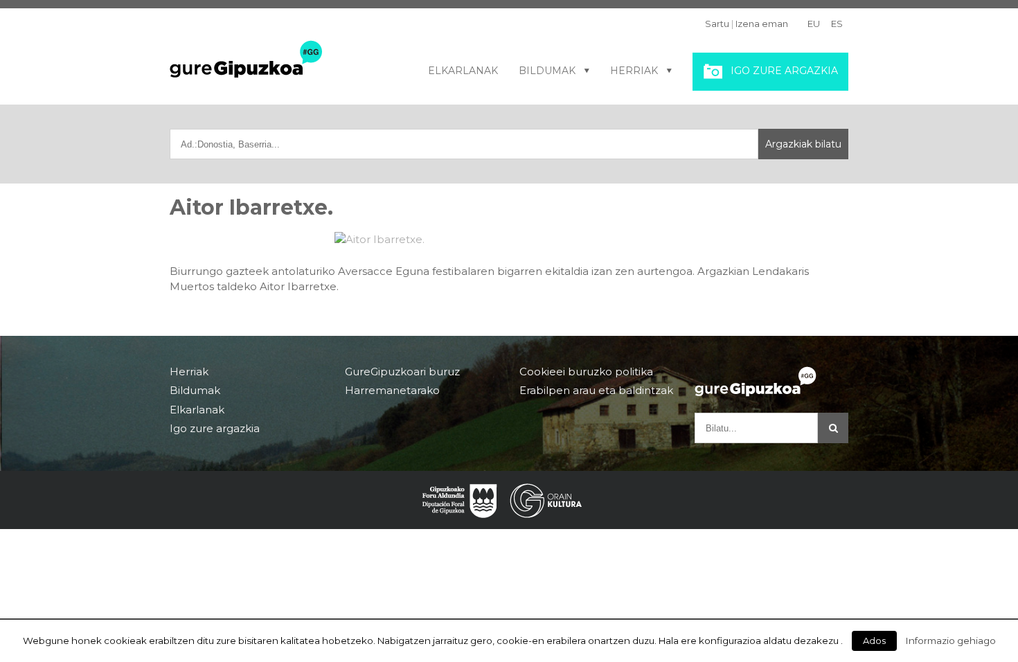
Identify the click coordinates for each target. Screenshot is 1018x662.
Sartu (717, 23)
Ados (874, 640)
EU (813, 23)
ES (837, 23)
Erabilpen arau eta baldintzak (596, 390)
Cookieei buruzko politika (586, 372)
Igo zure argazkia (784, 70)
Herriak (634, 70)
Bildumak (547, 70)
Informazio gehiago (951, 640)
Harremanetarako (392, 390)
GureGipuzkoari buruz (402, 372)
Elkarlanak (463, 70)
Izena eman (761, 23)
